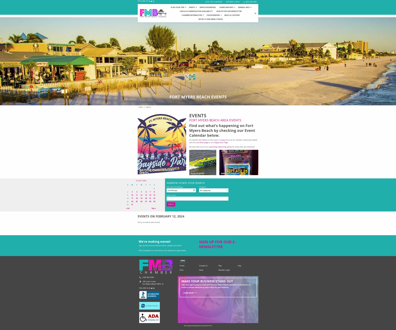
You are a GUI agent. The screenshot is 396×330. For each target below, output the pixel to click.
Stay (239, 266)
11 (137, 195)
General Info (244, 7)
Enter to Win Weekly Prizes (211, 19)
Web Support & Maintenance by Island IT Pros (198, 326)
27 (146, 201)
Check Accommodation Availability (196, 11)
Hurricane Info (226, 7)
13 (146, 195)
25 (137, 201)
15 (154, 195)
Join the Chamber (213, 2)
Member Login (233, 2)
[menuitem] (178, 7)
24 (132, 201)
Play (220, 266)
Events (192, 7)
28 (150, 201)
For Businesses (213, 15)
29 (154, 201)
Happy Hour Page (221, 142)
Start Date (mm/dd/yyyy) (175, 187)
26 (141, 201)
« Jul (128, 208)
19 (141, 198)
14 (150, 195)
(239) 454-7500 (251, 2)
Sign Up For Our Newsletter (229, 11)
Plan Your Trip (177, 7)
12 (141, 195)
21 (150, 198)
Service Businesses (208, 7)
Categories (202, 187)
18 (137, 198)
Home (140, 107)
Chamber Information (192, 15)
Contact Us (203, 266)
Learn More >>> (190, 293)
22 (154, 198)
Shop (201, 270)
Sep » (154, 208)
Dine (181, 270)
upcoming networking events (220, 147)
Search (171, 204)
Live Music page (202, 142)
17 (132, 198)
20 (146, 198)
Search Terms (171, 195)
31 (132, 205)
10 (132, 195)
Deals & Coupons (232, 15)
